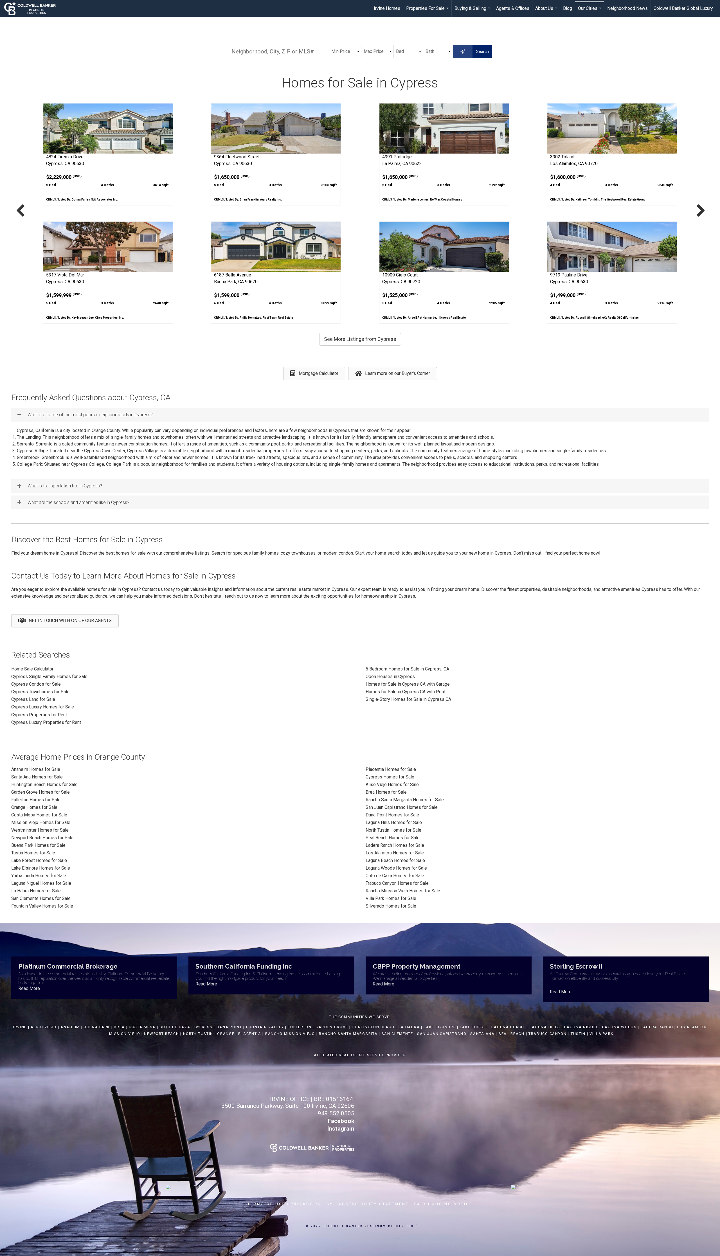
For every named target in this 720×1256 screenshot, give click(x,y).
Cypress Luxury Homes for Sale (42, 707)
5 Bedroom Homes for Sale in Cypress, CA (407, 669)
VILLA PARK (601, 1034)
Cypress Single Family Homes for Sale (49, 676)
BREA (119, 1027)
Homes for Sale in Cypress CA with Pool (405, 691)
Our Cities (590, 11)
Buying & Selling (473, 11)
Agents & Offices (512, 8)
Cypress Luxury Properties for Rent (46, 722)
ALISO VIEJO (44, 1027)
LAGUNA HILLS (545, 1027)
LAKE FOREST (474, 1027)
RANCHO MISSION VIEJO (290, 1034)
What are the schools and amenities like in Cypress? (78, 502)
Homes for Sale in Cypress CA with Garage (408, 684)
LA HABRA (409, 1027)
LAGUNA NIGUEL (581, 1027)
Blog (567, 8)
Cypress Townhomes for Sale (40, 691)
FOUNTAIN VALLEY (265, 1027)
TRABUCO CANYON (547, 1034)
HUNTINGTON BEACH (373, 1027)
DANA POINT (229, 1027)
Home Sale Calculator (32, 669)
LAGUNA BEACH (507, 1027)
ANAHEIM (70, 1027)
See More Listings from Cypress (360, 339)
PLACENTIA (249, 1034)
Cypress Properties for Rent (39, 714)
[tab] (360, 415)
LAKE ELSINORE (440, 1027)
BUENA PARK (97, 1027)
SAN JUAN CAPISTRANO (441, 1034)
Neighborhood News (627, 8)
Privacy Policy (312, 1204)
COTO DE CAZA (174, 1027)
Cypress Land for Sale (33, 699)
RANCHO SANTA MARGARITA (348, 1034)
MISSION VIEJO (124, 1034)
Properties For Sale (428, 11)
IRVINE (19, 1027)
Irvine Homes (387, 8)
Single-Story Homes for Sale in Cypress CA (408, 699)
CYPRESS (203, 1027)
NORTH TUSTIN (198, 1034)
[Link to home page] (32, 8)
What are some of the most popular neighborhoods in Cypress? (90, 414)
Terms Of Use (266, 1204)
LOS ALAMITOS (692, 1027)
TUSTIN (578, 1034)
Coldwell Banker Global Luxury (683, 8)
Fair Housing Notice (443, 1204)
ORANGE (225, 1034)
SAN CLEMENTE (397, 1034)
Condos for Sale (44, 684)
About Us (547, 11)
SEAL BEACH (512, 1034)
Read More (29, 988)
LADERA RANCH (657, 1027)
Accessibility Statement (373, 1204)
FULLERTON (299, 1027)
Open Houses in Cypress (390, 676)
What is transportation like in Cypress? (65, 486)
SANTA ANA (482, 1034)
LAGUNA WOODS (619, 1027)
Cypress (19, 684)
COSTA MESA (142, 1027)
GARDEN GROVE (332, 1027)
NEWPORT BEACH (161, 1034)
